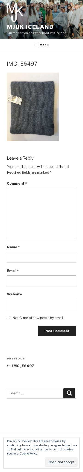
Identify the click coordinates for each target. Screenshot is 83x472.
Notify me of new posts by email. (38, 318)
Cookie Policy (28, 453)
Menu (44, 45)
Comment (17, 183)
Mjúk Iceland (30, 27)
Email (13, 271)
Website (14, 294)
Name (13, 247)
